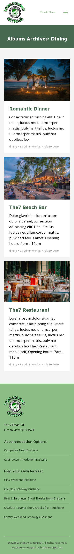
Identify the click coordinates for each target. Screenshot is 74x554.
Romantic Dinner (29, 109)
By (30, 146)
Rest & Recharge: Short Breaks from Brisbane (34, 498)
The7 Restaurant (29, 310)
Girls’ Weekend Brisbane (20, 480)
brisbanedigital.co (51, 547)
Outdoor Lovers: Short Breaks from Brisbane (34, 508)
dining (13, 146)
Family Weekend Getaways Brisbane (28, 517)
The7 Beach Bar (28, 207)
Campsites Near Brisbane (21, 450)
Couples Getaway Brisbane (22, 489)
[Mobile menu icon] (65, 12)
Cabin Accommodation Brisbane (25, 459)
